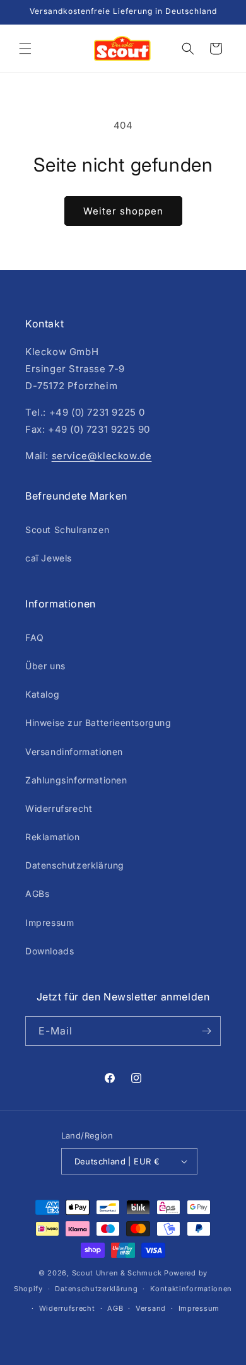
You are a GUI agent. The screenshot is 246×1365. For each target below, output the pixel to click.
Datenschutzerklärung (74, 865)
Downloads (49, 951)
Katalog (42, 694)
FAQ (34, 637)
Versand (151, 1308)
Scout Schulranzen (67, 529)
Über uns (45, 665)
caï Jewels (48, 558)
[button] (25, 48)
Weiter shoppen (123, 211)
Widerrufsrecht (58, 808)
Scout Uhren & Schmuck (117, 1272)
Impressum (49, 922)
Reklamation (52, 836)
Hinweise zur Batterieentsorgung (98, 722)
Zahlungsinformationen (76, 780)
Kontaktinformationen (191, 1288)
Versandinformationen (74, 751)
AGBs (37, 893)
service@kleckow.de (102, 456)
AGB (115, 1308)
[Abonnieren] (206, 1031)
